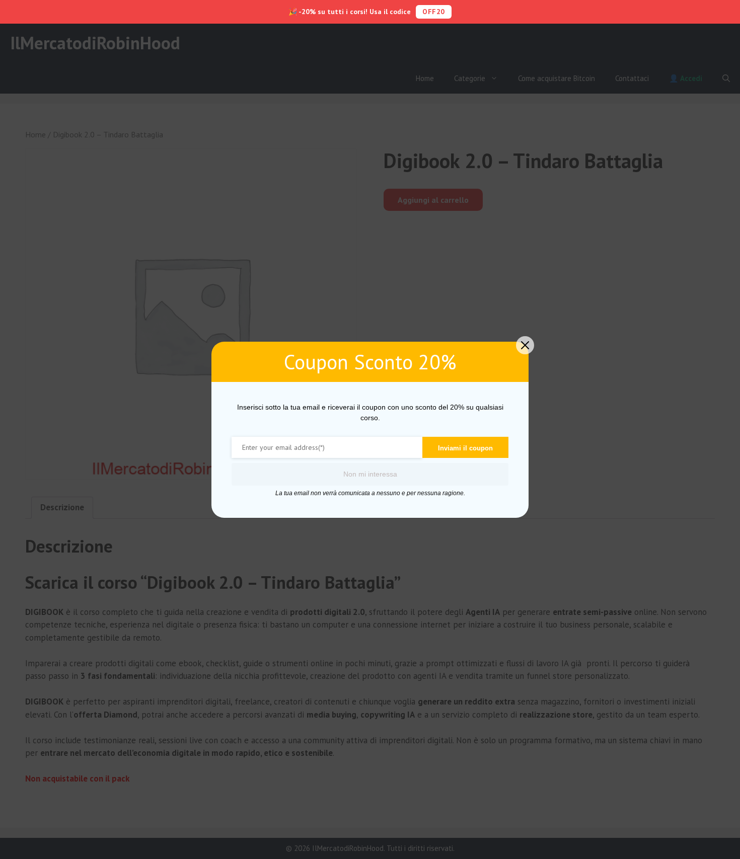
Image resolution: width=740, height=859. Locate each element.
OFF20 (433, 11)
